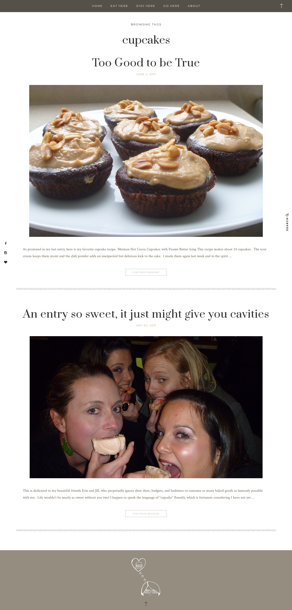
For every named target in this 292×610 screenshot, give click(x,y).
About (194, 6)
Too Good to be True (146, 63)
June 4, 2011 (146, 74)
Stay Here (145, 6)
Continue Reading (146, 272)
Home (97, 6)
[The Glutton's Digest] (146, 575)
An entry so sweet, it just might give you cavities (146, 314)
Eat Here (119, 6)
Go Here (171, 6)
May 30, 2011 (146, 325)
